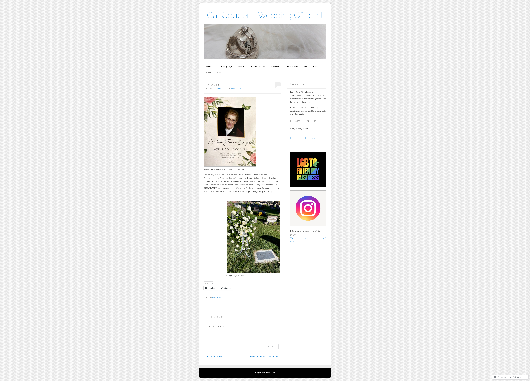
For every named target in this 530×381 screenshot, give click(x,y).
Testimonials (275, 67)
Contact (316, 67)
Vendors (220, 73)
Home (208, 67)
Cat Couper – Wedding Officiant (265, 15)
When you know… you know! (265, 356)
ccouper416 (236, 88)
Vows (306, 67)
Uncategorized (218, 297)
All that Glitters (213, 356)
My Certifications (258, 67)
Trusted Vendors (291, 67)
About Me (241, 67)
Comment (271, 346)
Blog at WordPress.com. (265, 372)
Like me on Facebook (304, 138)
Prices (208, 73)
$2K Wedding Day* (224, 67)
